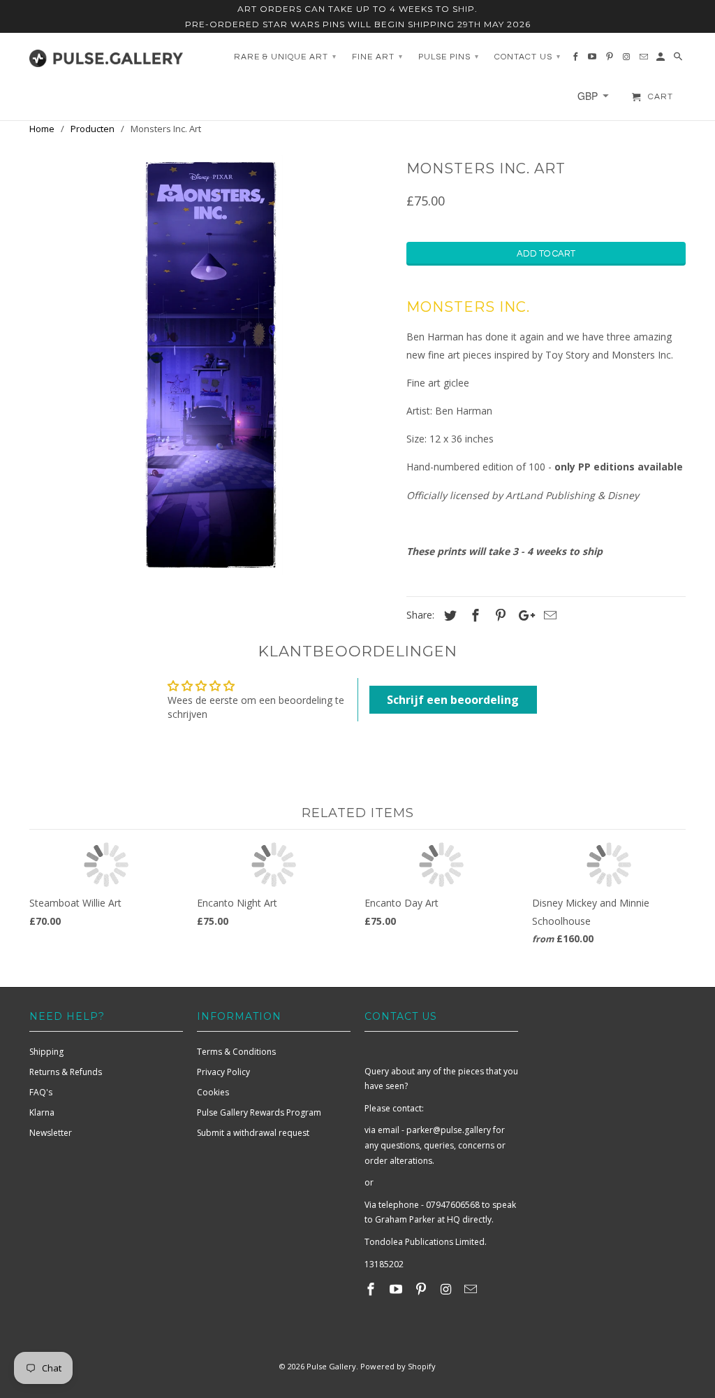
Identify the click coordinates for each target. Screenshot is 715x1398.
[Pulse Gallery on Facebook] (372, 1289)
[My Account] (661, 60)
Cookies (213, 1092)
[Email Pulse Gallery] (472, 1289)
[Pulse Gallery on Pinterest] (422, 1289)
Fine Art (377, 57)
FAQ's (40, 1092)
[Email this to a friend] (548, 615)
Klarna (41, 1112)
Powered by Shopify (398, 1366)
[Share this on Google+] (523, 615)
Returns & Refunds (65, 1072)
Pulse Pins (448, 57)
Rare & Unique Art (285, 57)
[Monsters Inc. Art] (210, 365)
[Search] (679, 60)
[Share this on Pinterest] (498, 615)
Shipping (46, 1052)
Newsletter (50, 1133)
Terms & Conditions (236, 1052)
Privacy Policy (223, 1072)
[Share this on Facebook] (473, 615)
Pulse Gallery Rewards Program (259, 1112)
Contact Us (527, 57)
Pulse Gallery (331, 1366)
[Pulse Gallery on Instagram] (447, 1289)
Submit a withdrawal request (253, 1133)
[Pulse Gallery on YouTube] (397, 1289)
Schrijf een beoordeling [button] (453, 699)
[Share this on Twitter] (448, 615)
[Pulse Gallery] (106, 54)
